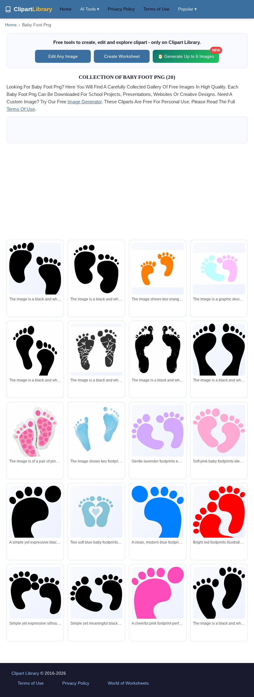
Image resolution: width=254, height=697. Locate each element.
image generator (85, 101)
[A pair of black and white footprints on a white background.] (35, 270)
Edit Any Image (63, 56)
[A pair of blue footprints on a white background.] (96, 431)
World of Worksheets (128, 683)
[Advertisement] (127, 191)
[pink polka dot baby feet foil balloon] (35, 437)
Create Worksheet (122, 56)
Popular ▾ (187, 8)
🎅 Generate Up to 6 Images (188, 54)
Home (66, 8)
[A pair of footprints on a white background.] (96, 349)
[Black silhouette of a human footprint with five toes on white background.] (35, 519)
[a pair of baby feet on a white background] (219, 268)
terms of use (21, 109)
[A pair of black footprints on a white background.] (96, 272)
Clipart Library (25, 673)
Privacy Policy (121, 8)
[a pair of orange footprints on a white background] (158, 268)
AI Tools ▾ (89, 8)
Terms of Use (156, 8)
